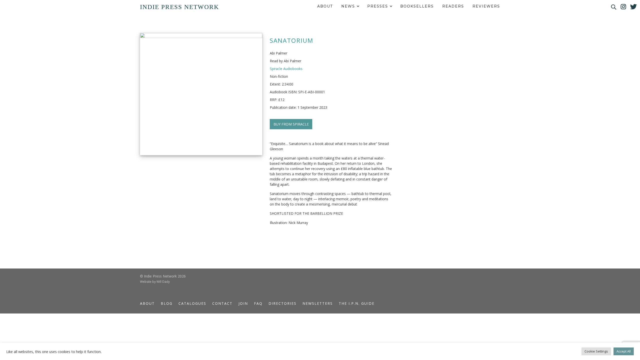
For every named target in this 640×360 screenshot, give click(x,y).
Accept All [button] (623, 351)
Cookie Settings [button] (596, 351)
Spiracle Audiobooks (286, 68)
